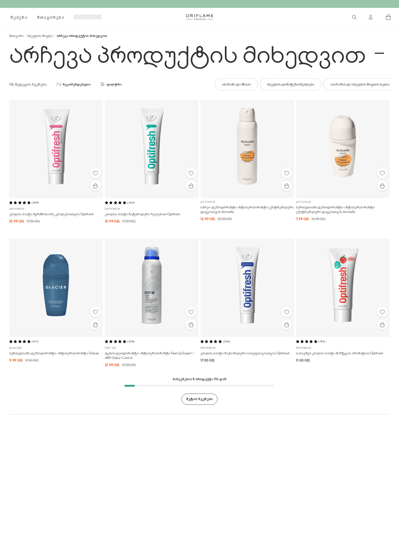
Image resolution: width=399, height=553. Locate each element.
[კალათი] (388, 17)
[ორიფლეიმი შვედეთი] (199, 17)
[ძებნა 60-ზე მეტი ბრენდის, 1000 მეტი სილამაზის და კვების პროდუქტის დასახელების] (354, 17)
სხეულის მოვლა (40, 35)
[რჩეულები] (95, 173)
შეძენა (19, 17)
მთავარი (16, 35)
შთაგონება (51, 17)
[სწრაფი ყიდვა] (95, 186)
